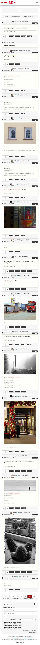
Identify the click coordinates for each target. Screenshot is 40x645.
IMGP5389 (6, 189)
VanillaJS (31, 638)
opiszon (15, 638)
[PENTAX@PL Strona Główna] (8, 2)
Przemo (21, 636)
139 (30, 596)
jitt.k (12, 281)
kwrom (14, 118)
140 (34, 596)
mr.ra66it (14, 202)
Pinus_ (14, 240)
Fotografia (24, 16)
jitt (15, 275)
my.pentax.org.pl (20, 642)
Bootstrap (25, 638)
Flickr (5, 583)
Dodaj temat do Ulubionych (29, 630)
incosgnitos (14, 576)
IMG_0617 (6, 281)
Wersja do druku (32, 632)
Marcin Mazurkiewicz (16, 189)
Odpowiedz (8, 605)
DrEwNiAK (14, 512)
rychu (13, 21)
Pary (20, 10)
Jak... (19, 16)
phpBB (14, 636)
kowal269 (14, 184)
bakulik (15, 95)
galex (14, 68)
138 (25, 596)
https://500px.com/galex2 (13, 76)
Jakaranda (14, 51)
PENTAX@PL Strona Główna (10, 16)
